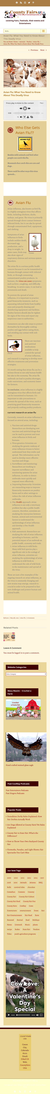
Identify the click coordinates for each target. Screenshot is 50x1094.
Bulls (9, 887)
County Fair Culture (26, 896)
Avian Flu (22, 618)
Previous (34, 50)
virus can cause (25, 281)
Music (27, 924)
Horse (9, 924)
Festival (20, 920)
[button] (25, 983)
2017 (42, 878)
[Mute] (37, 1015)
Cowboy (23, 906)
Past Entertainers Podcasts (17, 790)
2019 (15, 882)
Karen (7, 618)
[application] (25, 983)
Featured (10, 920)
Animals (23, 882)
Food (27, 920)
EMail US (25, 1059)
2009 (9, 878)
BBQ (40, 882)
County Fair (11, 896)
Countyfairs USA (25, 1066)
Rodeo (17, 929)
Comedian (11, 892)
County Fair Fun (29, 901)
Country (31, 892)
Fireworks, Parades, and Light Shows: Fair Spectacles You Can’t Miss (25, 851)
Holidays (35, 920)
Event (36, 910)
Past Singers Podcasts (15, 793)
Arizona (33, 882)
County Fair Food (13, 901)
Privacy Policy (16, 1081)
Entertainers (12, 910)
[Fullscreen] (41, 1015)
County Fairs (12, 906)
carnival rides (19, 887)
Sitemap (35, 1081)
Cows (31, 906)
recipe (9, 929)
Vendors (36, 929)
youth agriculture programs (25, 934)
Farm (37, 915)
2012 (22, 878)
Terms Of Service (26, 1081)
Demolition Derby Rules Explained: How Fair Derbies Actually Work (24, 818)
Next (42, 50)
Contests (21, 892)
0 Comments (30, 618)
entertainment (25, 910)
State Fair (26, 929)
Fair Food (28, 915)
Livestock (18, 924)
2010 (16, 878)
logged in (18, 652)
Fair (42, 910)
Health (19, 502)
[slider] (23, 1015)
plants (35, 924)
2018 (9, 882)
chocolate (31, 887)
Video (9, 934)
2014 (35, 878)
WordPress (38, 1085)
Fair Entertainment (14, 915)
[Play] (9, 1015)
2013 (29, 878)
